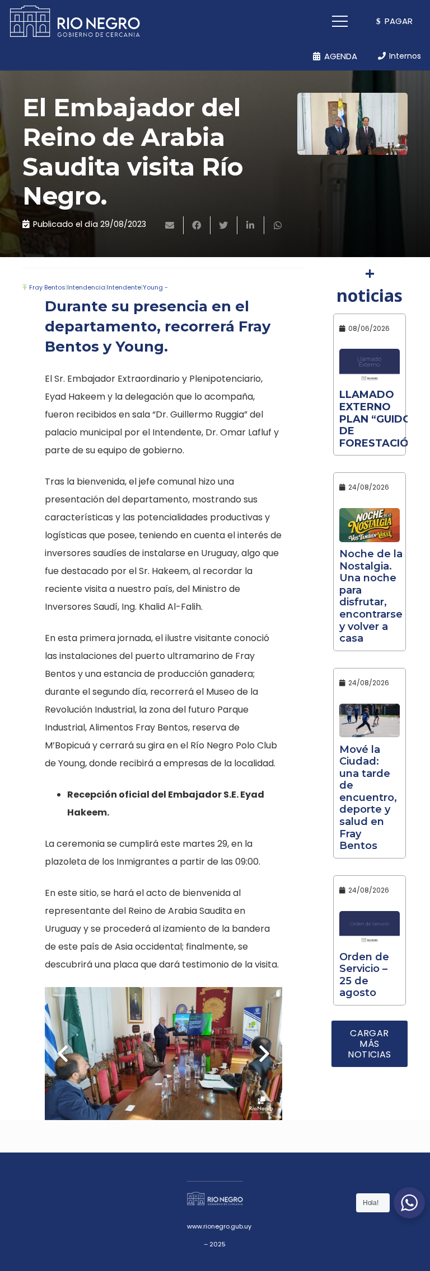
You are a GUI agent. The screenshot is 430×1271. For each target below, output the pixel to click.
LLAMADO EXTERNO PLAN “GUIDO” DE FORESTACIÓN (378, 418)
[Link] (75, 21)
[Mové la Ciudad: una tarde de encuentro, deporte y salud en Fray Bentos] (369, 721)
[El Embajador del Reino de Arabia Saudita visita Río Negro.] (352, 124)
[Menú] (340, 21)
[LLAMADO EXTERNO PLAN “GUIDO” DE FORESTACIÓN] (369, 366)
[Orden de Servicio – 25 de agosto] (369, 928)
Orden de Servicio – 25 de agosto (364, 975)
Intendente (124, 287)
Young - (155, 287)
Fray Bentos (47, 287)
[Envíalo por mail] (170, 225)
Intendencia (86, 287)
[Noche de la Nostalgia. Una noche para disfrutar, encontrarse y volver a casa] (369, 525)
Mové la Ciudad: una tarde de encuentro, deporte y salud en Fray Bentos (368, 797)
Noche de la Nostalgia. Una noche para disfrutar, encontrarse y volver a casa (371, 596)
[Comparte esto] (197, 225)
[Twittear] (224, 225)
